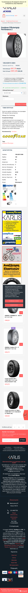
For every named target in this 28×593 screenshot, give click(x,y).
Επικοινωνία (14, 500)
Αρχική (3, 21)
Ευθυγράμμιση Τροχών (10, 545)
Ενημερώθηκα (14, 305)
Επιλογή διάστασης (8, 90)
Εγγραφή (22, 440)
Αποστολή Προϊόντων (19, 449)
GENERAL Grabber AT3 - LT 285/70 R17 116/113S (12, 348)
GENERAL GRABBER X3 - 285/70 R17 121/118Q (13, 316)
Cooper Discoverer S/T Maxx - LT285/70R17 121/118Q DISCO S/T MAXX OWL (13, 412)
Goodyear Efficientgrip (7, 143)
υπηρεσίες (17, 543)
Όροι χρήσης (8, 447)
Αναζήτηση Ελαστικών (12, 21)
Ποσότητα (5, 96)
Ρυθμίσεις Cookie (14, 301)
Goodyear (14, 131)
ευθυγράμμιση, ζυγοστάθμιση (12, 489)
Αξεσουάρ (14, 560)
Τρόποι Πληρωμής (7, 449)
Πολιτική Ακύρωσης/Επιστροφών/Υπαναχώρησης (14, 450)
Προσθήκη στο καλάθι (21, 104)
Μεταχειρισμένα (14, 565)
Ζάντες (14, 557)
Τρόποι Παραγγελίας (18, 447)
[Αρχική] (14, 7)
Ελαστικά (14, 555)
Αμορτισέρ (14, 562)
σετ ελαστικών (15, 486)
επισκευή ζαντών (13, 547)
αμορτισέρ (5, 491)
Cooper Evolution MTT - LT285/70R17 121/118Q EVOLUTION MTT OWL (11, 380)
